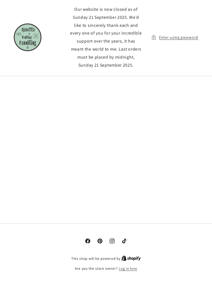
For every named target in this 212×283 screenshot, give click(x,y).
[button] (174, 37)
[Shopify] (131, 258)
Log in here (128, 268)
